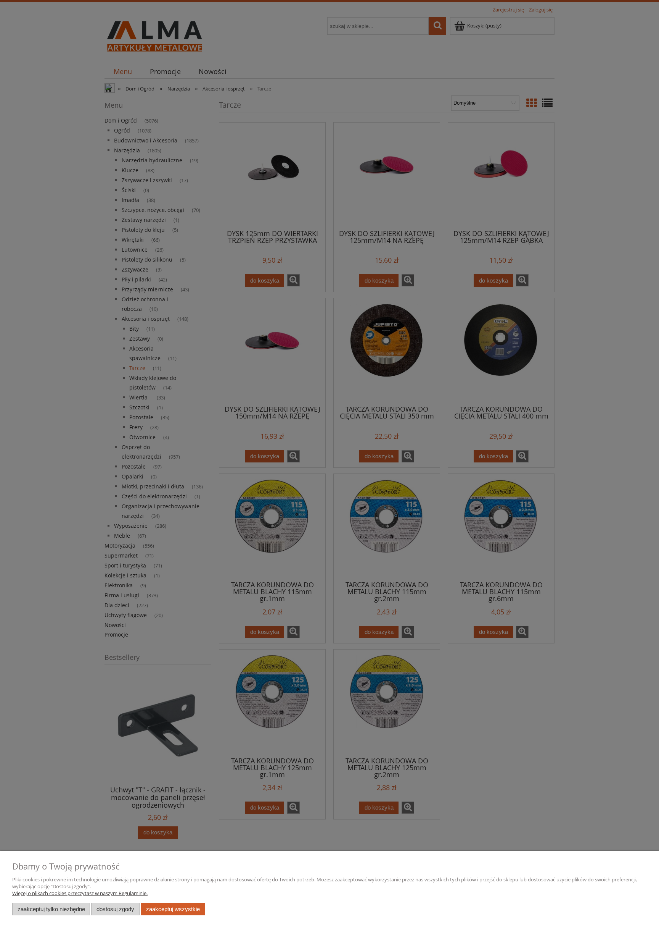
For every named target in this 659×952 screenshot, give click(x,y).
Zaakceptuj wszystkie (173, 909)
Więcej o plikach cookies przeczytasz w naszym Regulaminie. (80, 893)
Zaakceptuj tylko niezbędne (51, 909)
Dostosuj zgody (115, 909)
